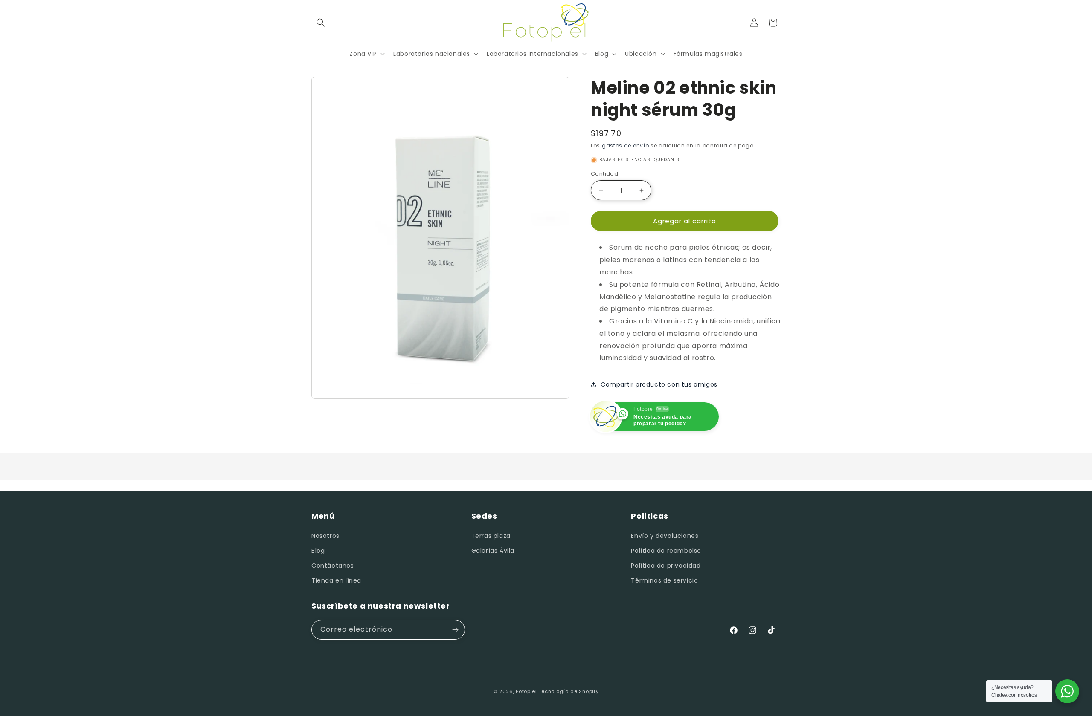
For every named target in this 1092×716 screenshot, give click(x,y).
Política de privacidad (665, 565)
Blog (318, 550)
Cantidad (604, 174)
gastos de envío (625, 145)
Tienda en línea (336, 580)
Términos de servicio (664, 580)
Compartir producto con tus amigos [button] (659, 384)
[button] (320, 22)
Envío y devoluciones (664, 535)
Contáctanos (332, 565)
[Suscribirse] (455, 630)
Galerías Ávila (492, 550)
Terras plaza (491, 535)
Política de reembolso (666, 550)
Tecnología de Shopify (569, 691)
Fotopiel (526, 691)
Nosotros (325, 535)
